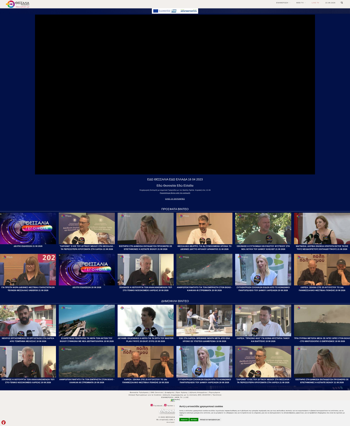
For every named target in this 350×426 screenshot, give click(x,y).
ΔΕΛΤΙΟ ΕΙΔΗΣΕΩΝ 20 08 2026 (86, 287)
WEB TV (300, 3)
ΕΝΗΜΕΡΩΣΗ (282, 3)
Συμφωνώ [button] (184, 419)
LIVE (186, 397)
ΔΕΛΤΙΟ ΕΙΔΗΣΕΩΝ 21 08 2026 (28, 246)
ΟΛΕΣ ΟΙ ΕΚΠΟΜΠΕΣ (175, 199)
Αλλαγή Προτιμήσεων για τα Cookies (145, 395)
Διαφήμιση (169, 392)
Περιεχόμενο (214, 392)
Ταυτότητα (217, 395)
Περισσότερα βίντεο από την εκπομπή (175, 193)
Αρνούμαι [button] (194, 419)
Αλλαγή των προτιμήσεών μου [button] (210, 419)
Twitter (170, 405)
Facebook (157, 405)
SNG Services (157, 392)
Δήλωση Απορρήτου (198, 392)
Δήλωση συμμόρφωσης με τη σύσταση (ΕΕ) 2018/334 (187, 395)
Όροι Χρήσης (182, 392)
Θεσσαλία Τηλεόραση (139, 392)
